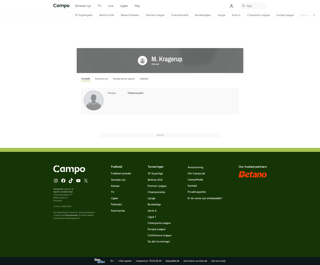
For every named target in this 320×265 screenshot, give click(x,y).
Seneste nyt (83, 6)
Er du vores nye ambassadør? (205, 198)
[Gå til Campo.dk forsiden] (69, 173)
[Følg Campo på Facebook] (63, 180)
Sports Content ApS (63, 191)
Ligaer (124, 6)
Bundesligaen (203, 15)
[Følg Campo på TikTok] (70, 180)
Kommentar (118, 210)
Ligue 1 (152, 216)
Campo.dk (58, 189)
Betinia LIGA (106, 15)
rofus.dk (203, 261)
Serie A (236, 15)
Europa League (285, 15)
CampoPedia (195, 179)
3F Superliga (155, 173)
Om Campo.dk (196, 173)
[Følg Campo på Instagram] (55, 180)
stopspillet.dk (172, 261)
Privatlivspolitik (197, 191)
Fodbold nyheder (121, 173)
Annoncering (195, 167)
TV (99, 6)
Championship (179, 15)
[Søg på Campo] (243, 6)
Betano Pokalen (130, 15)
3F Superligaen (84, 15)
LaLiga (221, 15)
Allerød (155, 64)
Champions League (258, 15)
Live (110, 6)
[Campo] (61, 6)
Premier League (155, 15)
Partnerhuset (71, 215)
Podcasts (116, 204)
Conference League (160, 235)
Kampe (115, 185)
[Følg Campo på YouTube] (78, 180)
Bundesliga (154, 204)
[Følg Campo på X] (85, 180)
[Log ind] (231, 6)
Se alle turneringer (159, 241)
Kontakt (192, 185)
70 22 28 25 (155, 261)
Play (137, 6)
